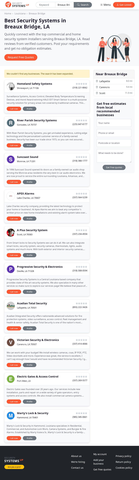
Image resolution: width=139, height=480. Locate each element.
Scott (115, 93)
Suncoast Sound (27, 157)
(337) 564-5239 (79, 197)
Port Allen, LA (24, 380)
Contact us (77, 467)
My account (100, 454)
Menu (107, 5)
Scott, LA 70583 (24, 234)
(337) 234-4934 (79, 233)
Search (84, 4)
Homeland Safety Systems (34, 84)
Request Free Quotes (21, 57)
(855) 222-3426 (79, 307)
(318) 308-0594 (79, 270)
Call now (14, 108)
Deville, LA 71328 (25, 271)
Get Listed (125, 4)
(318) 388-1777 (79, 160)
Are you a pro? (14, 467)
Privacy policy (123, 456)
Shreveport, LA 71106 (28, 88)
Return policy (123, 461)
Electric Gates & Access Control (37, 376)
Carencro (115, 87)
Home (7, 13)
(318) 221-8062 (79, 87)
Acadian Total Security (32, 303)
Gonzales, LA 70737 (27, 124)
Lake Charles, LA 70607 (28, 197)
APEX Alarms (25, 193)
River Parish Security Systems (37, 120)
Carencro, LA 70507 (27, 344)
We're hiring (78, 461)
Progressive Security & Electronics (40, 267)
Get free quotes (114, 167)
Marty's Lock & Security (32, 413)
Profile (29, 108)
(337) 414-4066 (79, 343)
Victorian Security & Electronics (38, 340)
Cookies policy (124, 467)
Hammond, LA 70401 (27, 417)
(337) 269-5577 (79, 380)
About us (76, 456)
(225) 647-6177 (79, 124)
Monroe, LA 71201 (26, 161)
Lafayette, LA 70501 (27, 307)
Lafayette (115, 81)
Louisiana (20, 13)
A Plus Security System (32, 230)
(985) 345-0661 (79, 416)
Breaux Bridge (37, 13)
